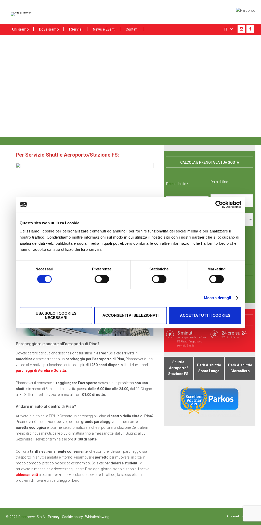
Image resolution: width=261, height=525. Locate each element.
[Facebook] (250, 29)
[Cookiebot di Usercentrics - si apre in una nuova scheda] (219, 204)
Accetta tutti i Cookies (205, 315)
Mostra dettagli (217, 298)
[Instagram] (241, 29)
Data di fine (220, 182)
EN (227, 39)
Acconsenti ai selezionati (130, 315)
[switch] (102, 279)
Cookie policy (72, 517)
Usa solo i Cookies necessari (56, 315)
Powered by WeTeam (241, 516)
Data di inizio (177, 184)
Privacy (54, 517)
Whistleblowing (97, 517)
